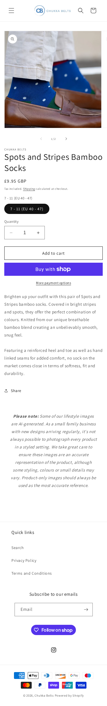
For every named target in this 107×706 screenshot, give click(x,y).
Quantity (11, 221)
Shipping (29, 189)
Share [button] (16, 390)
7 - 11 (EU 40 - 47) (26, 208)
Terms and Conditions (31, 573)
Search (17, 547)
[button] (11, 10)
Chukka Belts (44, 695)
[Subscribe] (86, 609)
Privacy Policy (23, 560)
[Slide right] (66, 138)
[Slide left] (41, 138)
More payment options (53, 283)
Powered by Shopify (69, 695)
